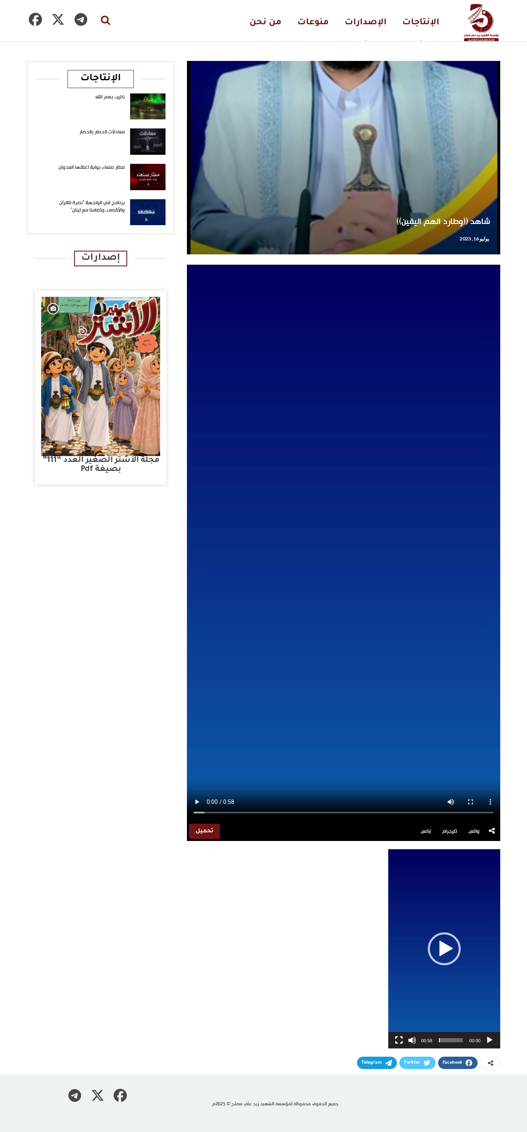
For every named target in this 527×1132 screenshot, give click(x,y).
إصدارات (100, 258)
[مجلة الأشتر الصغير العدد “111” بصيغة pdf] (100, 377)
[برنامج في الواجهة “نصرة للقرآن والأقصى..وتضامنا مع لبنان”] (148, 212)
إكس (426, 831)
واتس (474, 831)
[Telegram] (81, 19)
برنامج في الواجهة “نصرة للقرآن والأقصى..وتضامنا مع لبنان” (92, 206)
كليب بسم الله (110, 97)
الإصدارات (366, 23)
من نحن (266, 23)
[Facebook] (35, 19)
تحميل (204, 831)
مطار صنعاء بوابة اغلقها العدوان (91, 167)
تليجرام (449, 831)
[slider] (451, 1040)
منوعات (313, 23)
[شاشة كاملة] (399, 1040)
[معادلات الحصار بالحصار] (148, 141)
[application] (444, 948)
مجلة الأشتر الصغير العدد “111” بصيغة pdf (100, 465)
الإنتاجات (420, 23)
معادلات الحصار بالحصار (102, 132)
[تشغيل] (489, 1040)
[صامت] (412, 1040)
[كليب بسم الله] (148, 106)
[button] (444, 948)
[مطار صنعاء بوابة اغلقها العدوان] (148, 177)
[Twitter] (58, 19)
